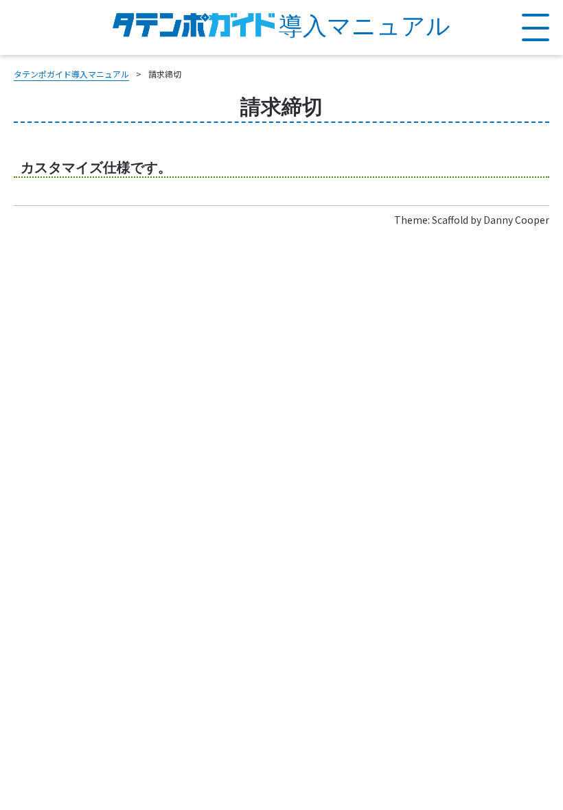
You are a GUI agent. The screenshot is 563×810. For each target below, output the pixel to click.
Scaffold (450, 220)
